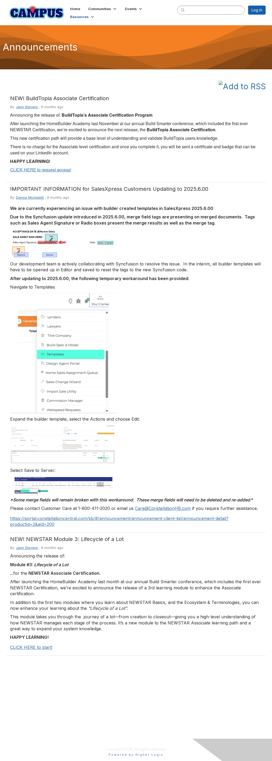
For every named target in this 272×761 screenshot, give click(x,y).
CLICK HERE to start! (31, 647)
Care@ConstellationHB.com (163, 508)
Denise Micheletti (30, 198)
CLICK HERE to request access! (40, 170)
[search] (182, 10)
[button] (102, 9)
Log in (257, 10)
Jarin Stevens (27, 107)
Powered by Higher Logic (136, 754)
